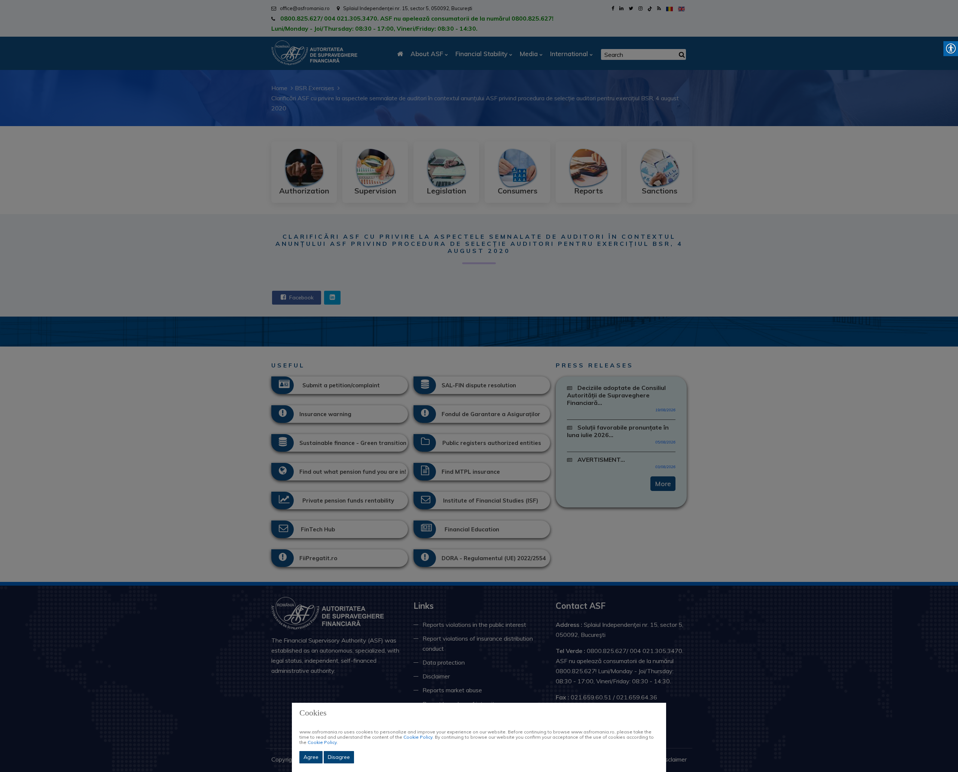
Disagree (339, 757)
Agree (310, 757)
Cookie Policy (418, 737)
